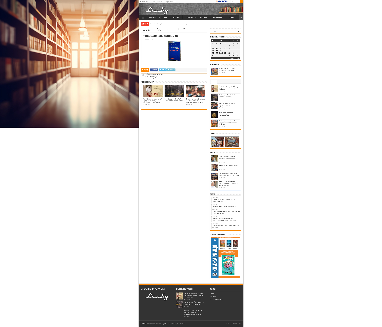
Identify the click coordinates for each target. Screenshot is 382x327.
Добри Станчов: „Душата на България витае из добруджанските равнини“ (195, 100)
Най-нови (214, 82)
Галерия (231, 17)
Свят (165, 17)
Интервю (176, 17)
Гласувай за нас (236, 324)
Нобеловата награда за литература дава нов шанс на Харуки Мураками (227, 113)
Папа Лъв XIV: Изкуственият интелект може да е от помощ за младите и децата (228, 183)
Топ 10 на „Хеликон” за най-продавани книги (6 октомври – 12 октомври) (152, 100)
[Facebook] (229, 2)
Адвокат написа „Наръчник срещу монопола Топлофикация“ (154, 75)
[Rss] (228, 2)
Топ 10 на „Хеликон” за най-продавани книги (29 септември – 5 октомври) (229, 122)
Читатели (203, 17)
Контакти (159, 1)
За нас (153, 1)
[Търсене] (241, 1)
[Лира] (156, 10)
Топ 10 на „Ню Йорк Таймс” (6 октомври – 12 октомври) (174, 100)
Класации (189, 17)
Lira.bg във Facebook (170, 1)
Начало (143, 17)
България (152, 17)
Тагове (221, 82)
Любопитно (217, 17)
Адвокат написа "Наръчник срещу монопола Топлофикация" (166, 29)
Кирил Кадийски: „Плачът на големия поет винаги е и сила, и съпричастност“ (171, 24)
